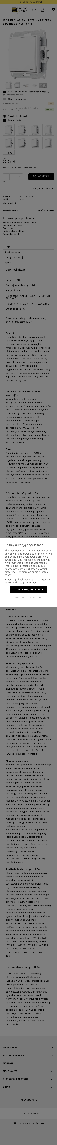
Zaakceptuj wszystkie (28, 589)
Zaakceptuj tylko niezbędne (28, 597)
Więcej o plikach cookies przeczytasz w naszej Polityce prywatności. (28, 581)
